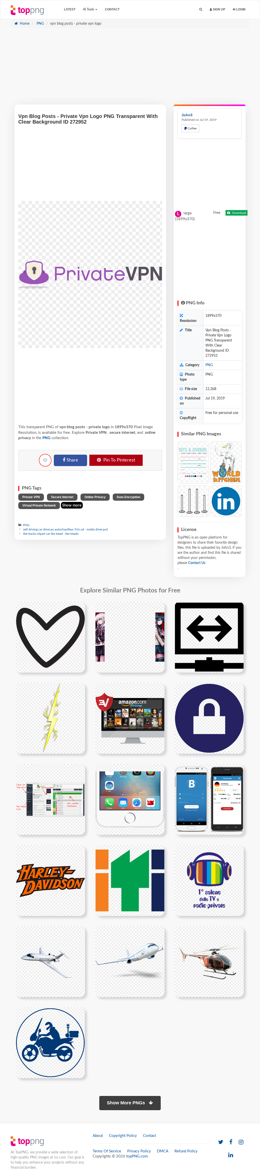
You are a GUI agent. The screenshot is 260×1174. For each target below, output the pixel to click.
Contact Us (196, 563)
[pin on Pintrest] (78, 608)
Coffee (192, 128)
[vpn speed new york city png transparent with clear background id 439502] (50, 799)
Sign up (218, 9)
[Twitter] (220, 1142)
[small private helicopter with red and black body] (209, 961)
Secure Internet (62, 497)
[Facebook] (231, 1142)
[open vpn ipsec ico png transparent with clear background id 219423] (209, 718)
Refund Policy (186, 1151)
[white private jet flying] (130, 961)
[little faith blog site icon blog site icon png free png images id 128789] (50, 637)
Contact (112, 9)
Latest (69, 9)
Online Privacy (95, 497)
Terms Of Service (107, 1151)
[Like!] (45, 460)
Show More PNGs (126, 1102)
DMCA (162, 1151)
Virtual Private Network (39, 505)
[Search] (201, 9)
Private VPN (31, 497)
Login (240, 9)
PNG (40, 23)
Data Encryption (128, 497)
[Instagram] (241, 1142)
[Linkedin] (230, 1155)
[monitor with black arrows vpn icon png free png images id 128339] (209, 637)
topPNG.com (137, 1156)
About (98, 1136)
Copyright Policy (123, 1136)
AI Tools (89, 9)
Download (238, 212)
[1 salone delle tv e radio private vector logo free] (209, 880)
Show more (72, 505)
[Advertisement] (130, 69)
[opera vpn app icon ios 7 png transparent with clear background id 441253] (130, 799)
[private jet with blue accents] (50, 961)
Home (24, 23)
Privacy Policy (139, 1151)
